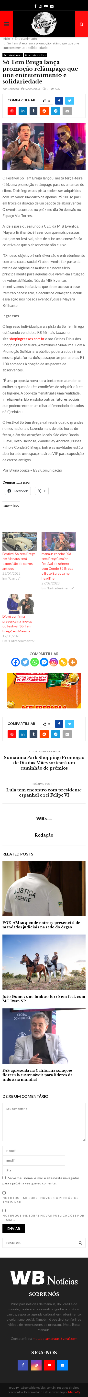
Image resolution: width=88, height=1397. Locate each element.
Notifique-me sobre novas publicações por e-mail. (43, 1218)
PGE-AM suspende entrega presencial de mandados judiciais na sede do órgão (41, 925)
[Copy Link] (63, 662)
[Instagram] (53, 662)
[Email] (62, 1365)
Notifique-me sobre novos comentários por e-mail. (40, 1200)
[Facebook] (15, 662)
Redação (13, 89)
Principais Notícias (35, 55)
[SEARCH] (80, 1243)
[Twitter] (25, 662)
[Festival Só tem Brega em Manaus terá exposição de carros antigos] (19, 541)
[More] (72, 662)
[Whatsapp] (34, 662)
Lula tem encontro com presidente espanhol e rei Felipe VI (44, 792)
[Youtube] (49, 1365)
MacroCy (74, 1392)
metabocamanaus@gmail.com (55, 1338)
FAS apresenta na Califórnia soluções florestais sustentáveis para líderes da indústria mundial (37, 1075)
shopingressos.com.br (26, 339)
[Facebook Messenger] (44, 662)
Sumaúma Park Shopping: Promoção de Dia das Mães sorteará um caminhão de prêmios (44, 763)
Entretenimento (13, 55)
